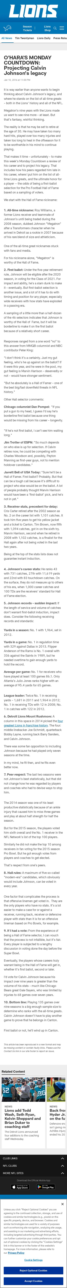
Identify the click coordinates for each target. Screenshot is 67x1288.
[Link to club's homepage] (7, 27)
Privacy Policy (16, 1252)
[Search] (55, 28)
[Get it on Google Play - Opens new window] (45, 1188)
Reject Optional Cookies (33, 1270)
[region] (33, 1243)
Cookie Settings (33, 1259)
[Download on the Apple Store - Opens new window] (20, 1187)
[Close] (62, 1204)
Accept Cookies (34, 1281)
